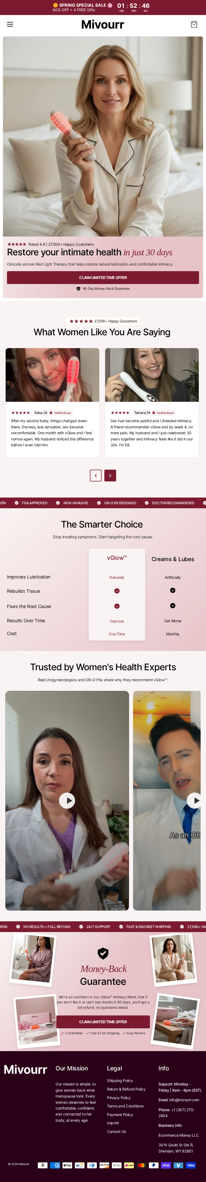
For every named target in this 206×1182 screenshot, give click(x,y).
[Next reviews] (110, 475)
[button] (9, 24)
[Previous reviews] (96, 475)
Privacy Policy (119, 1097)
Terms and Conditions (125, 1106)
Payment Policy (120, 1114)
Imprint (113, 1123)
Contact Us (116, 1131)
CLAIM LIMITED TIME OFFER (103, 277)
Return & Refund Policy (126, 1089)
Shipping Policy (120, 1080)
